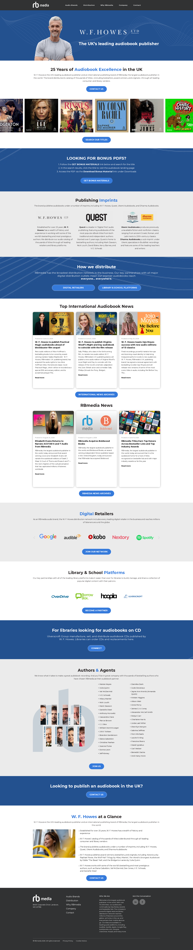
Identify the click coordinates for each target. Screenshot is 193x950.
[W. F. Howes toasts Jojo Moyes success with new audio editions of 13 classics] (139, 323)
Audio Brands (71, 5)
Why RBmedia (107, 5)
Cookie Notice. (81, 941)
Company (123, 5)
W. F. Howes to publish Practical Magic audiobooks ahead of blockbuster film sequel (52, 345)
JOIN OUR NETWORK (96, 551)
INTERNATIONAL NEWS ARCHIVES (96, 394)
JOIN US (96, 766)
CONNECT (96, 648)
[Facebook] (142, 902)
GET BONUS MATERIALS (96, 180)
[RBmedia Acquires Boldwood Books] (96, 422)
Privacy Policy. (68, 941)
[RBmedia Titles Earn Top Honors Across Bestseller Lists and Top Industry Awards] (139, 422)
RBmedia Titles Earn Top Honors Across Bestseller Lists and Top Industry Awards (138, 444)
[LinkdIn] (135, 902)
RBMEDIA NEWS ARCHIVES (96, 493)
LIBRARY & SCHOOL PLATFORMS (119, 288)
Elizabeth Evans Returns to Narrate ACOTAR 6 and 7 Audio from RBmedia (51, 444)
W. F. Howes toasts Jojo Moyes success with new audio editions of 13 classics (138, 345)
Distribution (89, 5)
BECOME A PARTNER (96, 610)
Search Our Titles (96, 140)
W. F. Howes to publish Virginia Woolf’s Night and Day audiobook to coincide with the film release (96, 345)
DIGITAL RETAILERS (73, 288)
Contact (137, 5)
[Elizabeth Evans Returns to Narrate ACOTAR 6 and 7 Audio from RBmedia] (53, 422)
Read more (39, 378)
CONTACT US (96, 89)
